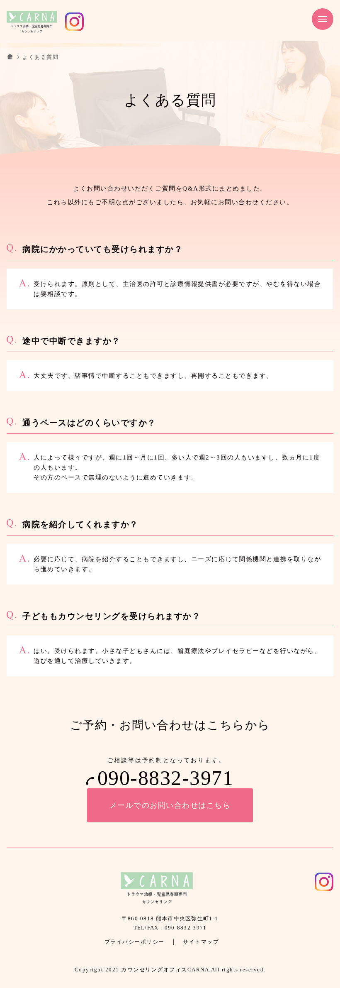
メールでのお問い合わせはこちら (170, 805)
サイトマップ (201, 942)
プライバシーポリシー (134, 942)
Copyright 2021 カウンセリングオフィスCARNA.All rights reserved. (170, 969)
